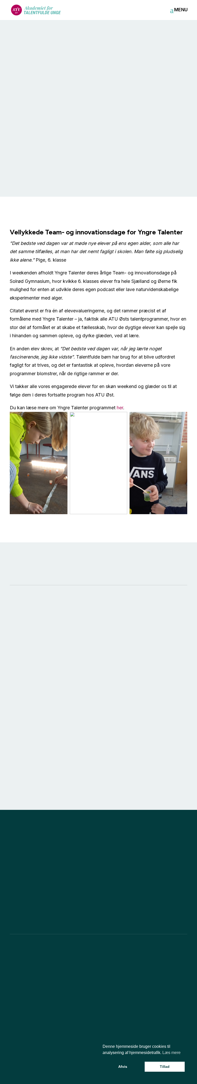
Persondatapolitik (72, 1072)
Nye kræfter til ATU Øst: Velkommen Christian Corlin (97, 752)
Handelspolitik (32, 1072)
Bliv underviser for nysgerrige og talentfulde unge (33, 752)
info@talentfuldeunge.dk (30, 968)
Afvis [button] (122, 1067)
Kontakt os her (98, 900)
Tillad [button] (165, 1067)
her (120, 407)
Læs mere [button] (171, 1052)
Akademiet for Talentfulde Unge (68, 1056)
